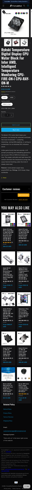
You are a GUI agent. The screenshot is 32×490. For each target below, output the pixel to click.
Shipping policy (26, 488)
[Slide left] (2, 43)
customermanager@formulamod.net (14, 431)
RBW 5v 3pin (7, 104)
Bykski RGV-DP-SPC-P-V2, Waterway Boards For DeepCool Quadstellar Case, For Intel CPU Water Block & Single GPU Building (8, 273)
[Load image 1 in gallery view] (7, 42)
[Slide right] (30, 43)
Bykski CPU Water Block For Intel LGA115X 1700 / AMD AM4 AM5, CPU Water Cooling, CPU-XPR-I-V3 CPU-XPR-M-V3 (8, 313)
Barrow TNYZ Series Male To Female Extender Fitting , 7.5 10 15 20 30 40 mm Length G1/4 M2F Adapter (24, 387)
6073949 (8, 451)
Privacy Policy (7, 413)
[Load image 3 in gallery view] (24, 42)
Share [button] (4, 177)
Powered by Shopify (17, 486)
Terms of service (16, 488)
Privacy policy (7, 488)
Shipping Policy (7, 421)
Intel (4, 97)
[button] (3, 6)
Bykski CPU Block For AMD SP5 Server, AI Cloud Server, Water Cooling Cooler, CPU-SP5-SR (7, 352)
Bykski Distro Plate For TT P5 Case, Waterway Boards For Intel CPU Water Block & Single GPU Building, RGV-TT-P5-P (24, 313)
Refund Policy (7, 409)
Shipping (3, 91)
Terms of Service (8, 417)
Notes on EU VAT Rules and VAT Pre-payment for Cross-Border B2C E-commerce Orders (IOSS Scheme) (8, 387)
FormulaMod (9, 486)
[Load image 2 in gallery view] (16, 42)
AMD (11, 97)
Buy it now (16, 130)
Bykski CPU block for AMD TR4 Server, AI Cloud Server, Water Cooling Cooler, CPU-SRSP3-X (23, 352)
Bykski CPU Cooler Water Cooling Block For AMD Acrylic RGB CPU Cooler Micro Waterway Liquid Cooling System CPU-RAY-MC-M (24, 233)
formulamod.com (20, 473)
